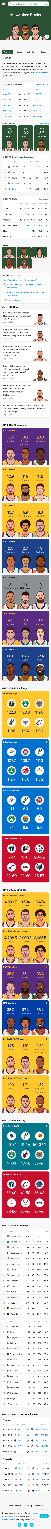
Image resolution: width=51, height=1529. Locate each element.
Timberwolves (16, 1354)
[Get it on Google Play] (25, 1525)
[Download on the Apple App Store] (19, 1525)
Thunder (14, 1326)
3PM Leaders (9, 613)
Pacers (14, 1308)
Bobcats (15, 183)
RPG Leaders (9, 469)
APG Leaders (9, 505)
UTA (37, 1446)
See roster (44, 123)
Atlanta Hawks (41, 72)
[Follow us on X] (31, 1525)
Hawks (13, 1264)
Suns (12, 1359)
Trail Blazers (15, 1365)
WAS (38, 1490)
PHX (20, 1429)
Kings (12, 1398)
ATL (29, 94)
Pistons (14, 1236)
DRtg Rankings (10, 742)
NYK (38, 1474)
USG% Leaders (10, 967)
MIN (19, 1440)
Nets (13, 1302)
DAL (36, 1440)
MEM (37, 1429)
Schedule (31, 51)
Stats (19, 51)
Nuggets (14, 1337)
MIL (20, 1490)
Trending (28, 1505)
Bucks (13, 1291)
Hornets (14, 1280)
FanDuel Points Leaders (14, 895)
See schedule (41, 84)
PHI (20, 1474)
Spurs (12, 1331)
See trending (13, 300)
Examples (38, 1505)
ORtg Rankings (10, 693)
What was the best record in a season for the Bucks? (25, 294)
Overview (7, 51)
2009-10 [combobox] (7, 58)
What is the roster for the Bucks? (22, 280)
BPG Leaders (9, 577)
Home (10, 1505)
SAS (36, 1435)
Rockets (14, 1348)
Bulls (14, 189)
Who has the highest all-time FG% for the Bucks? (24, 286)
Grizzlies (14, 1393)
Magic (13, 1275)
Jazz (12, 1404)
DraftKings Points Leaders (15, 931)
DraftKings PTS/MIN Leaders (17, 1078)
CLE (19, 1446)
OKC (37, 1451)
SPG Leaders (9, 541)
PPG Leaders (9, 430)
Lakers (13, 1343)
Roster (43, 51)
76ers (13, 1269)
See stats (43, 199)
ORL (38, 1485)
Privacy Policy (8, 1519)
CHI (19, 1435)
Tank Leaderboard (12, 838)
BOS (21, 1468)
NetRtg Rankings (11, 790)
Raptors (14, 1258)
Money (18, 1505)
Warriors (14, 1376)
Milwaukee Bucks (25, 14)
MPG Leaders (9, 1003)
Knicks (13, 1247)
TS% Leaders (9, 649)
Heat (14, 172)
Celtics (15, 166)
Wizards (14, 1314)
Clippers (14, 1370)
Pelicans (14, 1381)
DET (19, 1451)
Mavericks (14, 1387)
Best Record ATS (11, 1126)
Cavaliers (15, 1252)
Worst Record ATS (12, 1174)
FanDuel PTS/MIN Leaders (15, 1039)
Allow (44, 1516)
